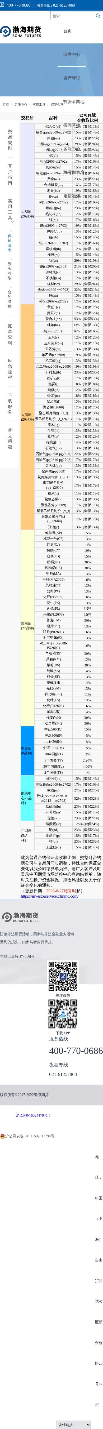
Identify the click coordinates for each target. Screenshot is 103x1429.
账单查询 (10, 334)
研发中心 (71, 54)
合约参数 (10, 299)
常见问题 (10, 438)
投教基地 (71, 125)
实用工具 (39, 104)
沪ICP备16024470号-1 (33, 1116)
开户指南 (10, 174)
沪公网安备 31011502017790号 (29, 1136)
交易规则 (10, 139)
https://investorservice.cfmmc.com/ (49, 896)
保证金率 (57, 104)
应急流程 (10, 369)
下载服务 (10, 403)
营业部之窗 (74, 172)
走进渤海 (71, 196)
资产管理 (71, 78)
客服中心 (71, 148)
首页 (67, 31)
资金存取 (10, 271)
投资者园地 (74, 101)
